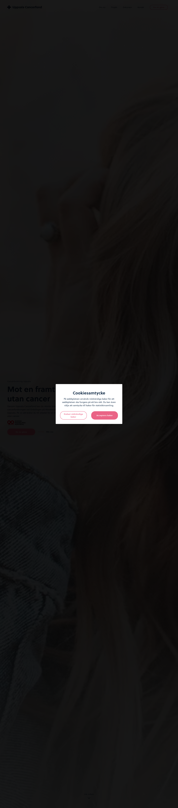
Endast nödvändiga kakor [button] (73, 415)
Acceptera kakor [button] (105, 415)
